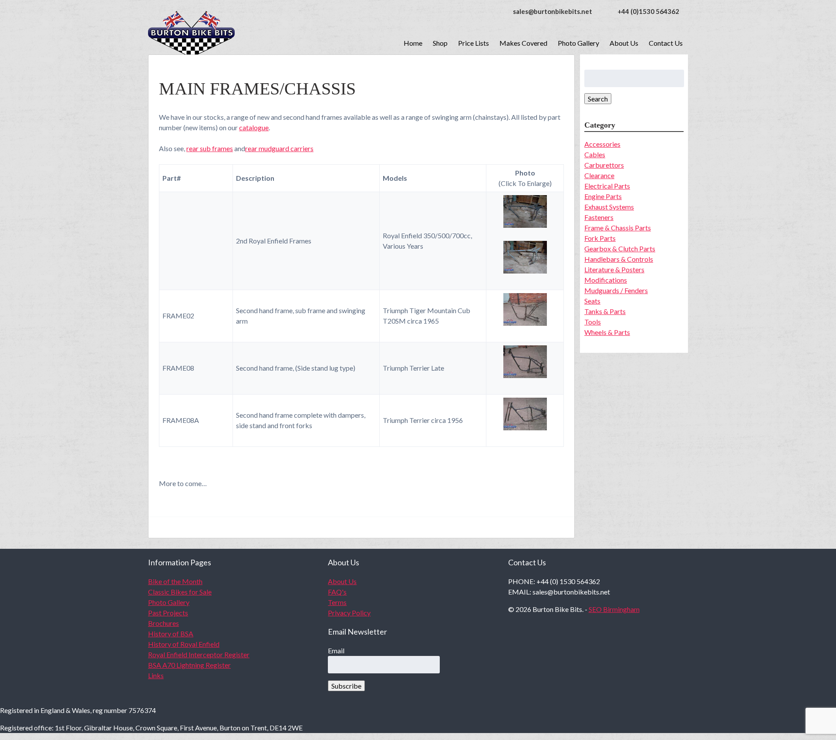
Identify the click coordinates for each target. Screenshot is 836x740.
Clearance (599, 175)
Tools (592, 322)
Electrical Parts (607, 186)
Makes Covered (523, 43)
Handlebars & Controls (618, 259)
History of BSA (170, 633)
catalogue (254, 127)
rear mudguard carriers (279, 148)
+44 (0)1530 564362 (648, 11)
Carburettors (604, 165)
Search (598, 99)
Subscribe (346, 686)
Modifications (605, 280)
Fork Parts (600, 238)
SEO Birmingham (614, 609)
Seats (592, 301)
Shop (440, 43)
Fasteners (599, 217)
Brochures (163, 623)
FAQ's (337, 592)
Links (156, 675)
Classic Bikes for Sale (180, 592)
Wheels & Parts (607, 332)
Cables (594, 154)
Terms (337, 602)
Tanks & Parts (605, 311)
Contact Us (666, 43)
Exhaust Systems (609, 207)
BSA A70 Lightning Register (189, 665)
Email (336, 650)
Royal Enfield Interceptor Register (198, 654)
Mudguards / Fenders (616, 290)
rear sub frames (209, 148)
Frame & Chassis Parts (617, 227)
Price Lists (473, 43)
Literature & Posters (614, 269)
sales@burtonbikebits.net (552, 11)
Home (413, 43)
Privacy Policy (349, 612)
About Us (624, 43)
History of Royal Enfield (183, 644)
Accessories (602, 144)
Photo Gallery (578, 43)
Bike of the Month (175, 581)
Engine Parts (603, 196)
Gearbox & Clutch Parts (619, 248)
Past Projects (168, 612)
